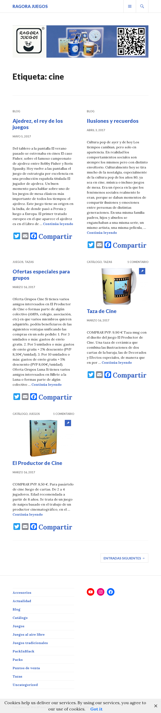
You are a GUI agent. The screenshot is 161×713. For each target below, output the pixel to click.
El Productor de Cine (37, 463)
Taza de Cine (102, 311)
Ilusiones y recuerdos (113, 121)
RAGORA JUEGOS (30, 6)
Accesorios (22, 592)
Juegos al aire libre (29, 634)
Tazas (29, 262)
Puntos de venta (26, 668)
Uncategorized (25, 685)
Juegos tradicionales (30, 643)
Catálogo (94, 262)
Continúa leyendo (58, 224)
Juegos (18, 262)
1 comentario (137, 262)
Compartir (55, 236)
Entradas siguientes (122, 558)
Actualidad (22, 601)
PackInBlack (23, 651)
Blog (16, 111)
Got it (96, 709)
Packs (18, 659)
